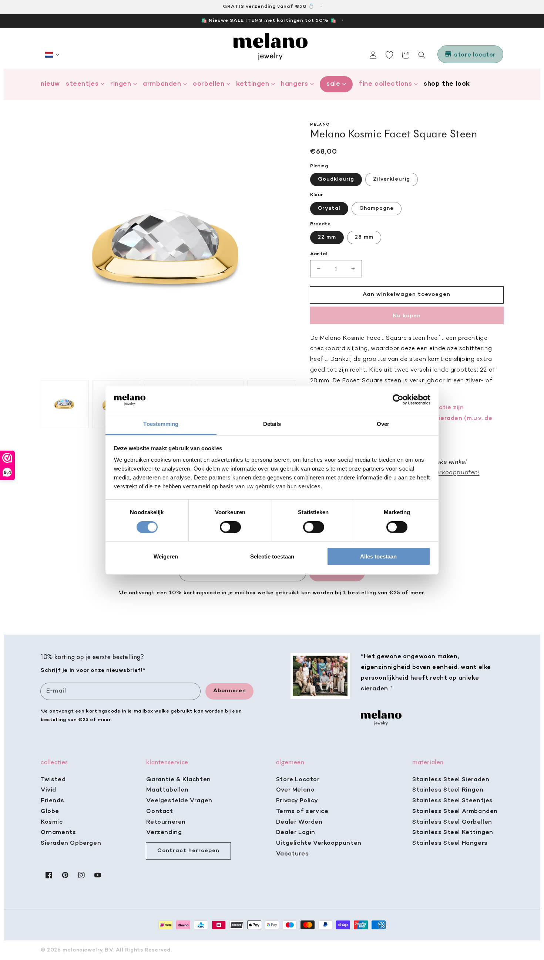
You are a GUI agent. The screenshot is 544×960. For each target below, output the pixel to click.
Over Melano (295, 790)
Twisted (53, 780)
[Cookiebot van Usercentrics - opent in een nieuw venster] (398, 399)
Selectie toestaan (272, 556)
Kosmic (52, 822)
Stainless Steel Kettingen (452, 833)
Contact (159, 811)
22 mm (327, 237)
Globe (50, 811)
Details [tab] (272, 424)
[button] (52, 54)
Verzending (164, 833)
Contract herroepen (188, 850)
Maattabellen (167, 790)
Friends (52, 801)
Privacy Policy (297, 801)
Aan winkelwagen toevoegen (406, 294)
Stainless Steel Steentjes (452, 801)
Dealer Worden (299, 822)
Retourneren (166, 822)
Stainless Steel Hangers (450, 843)
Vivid (48, 790)
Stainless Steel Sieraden (450, 780)
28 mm (364, 237)
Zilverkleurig (391, 179)
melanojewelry (83, 950)
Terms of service (302, 811)
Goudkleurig (336, 179)
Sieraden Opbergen (71, 843)
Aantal (318, 254)
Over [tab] (383, 424)
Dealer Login (295, 833)
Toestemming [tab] (160, 424)
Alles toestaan (378, 556)
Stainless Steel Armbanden (455, 811)
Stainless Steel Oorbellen (452, 822)
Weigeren (166, 556)
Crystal (329, 208)
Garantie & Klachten (178, 780)
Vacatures (292, 854)
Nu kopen (407, 316)
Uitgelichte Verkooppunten (319, 843)
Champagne (376, 208)
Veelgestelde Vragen (179, 801)
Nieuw (50, 84)
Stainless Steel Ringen (447, 790)
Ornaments (58, 833)
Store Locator (298, 780)
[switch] (230, 527)
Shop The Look (447, 84)
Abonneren (229, 690)
